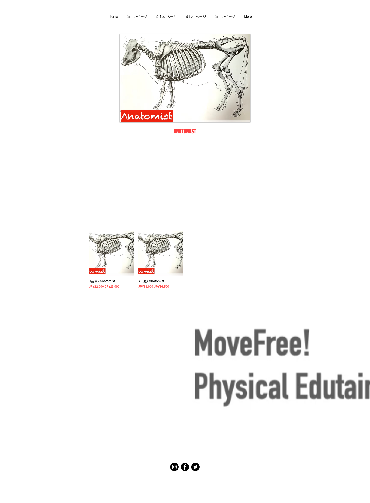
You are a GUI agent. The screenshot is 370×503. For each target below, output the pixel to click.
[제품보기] (111, 253)
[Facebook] (185, 467)
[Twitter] (195, 467)
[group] (185, 260)
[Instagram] (174, 467)
